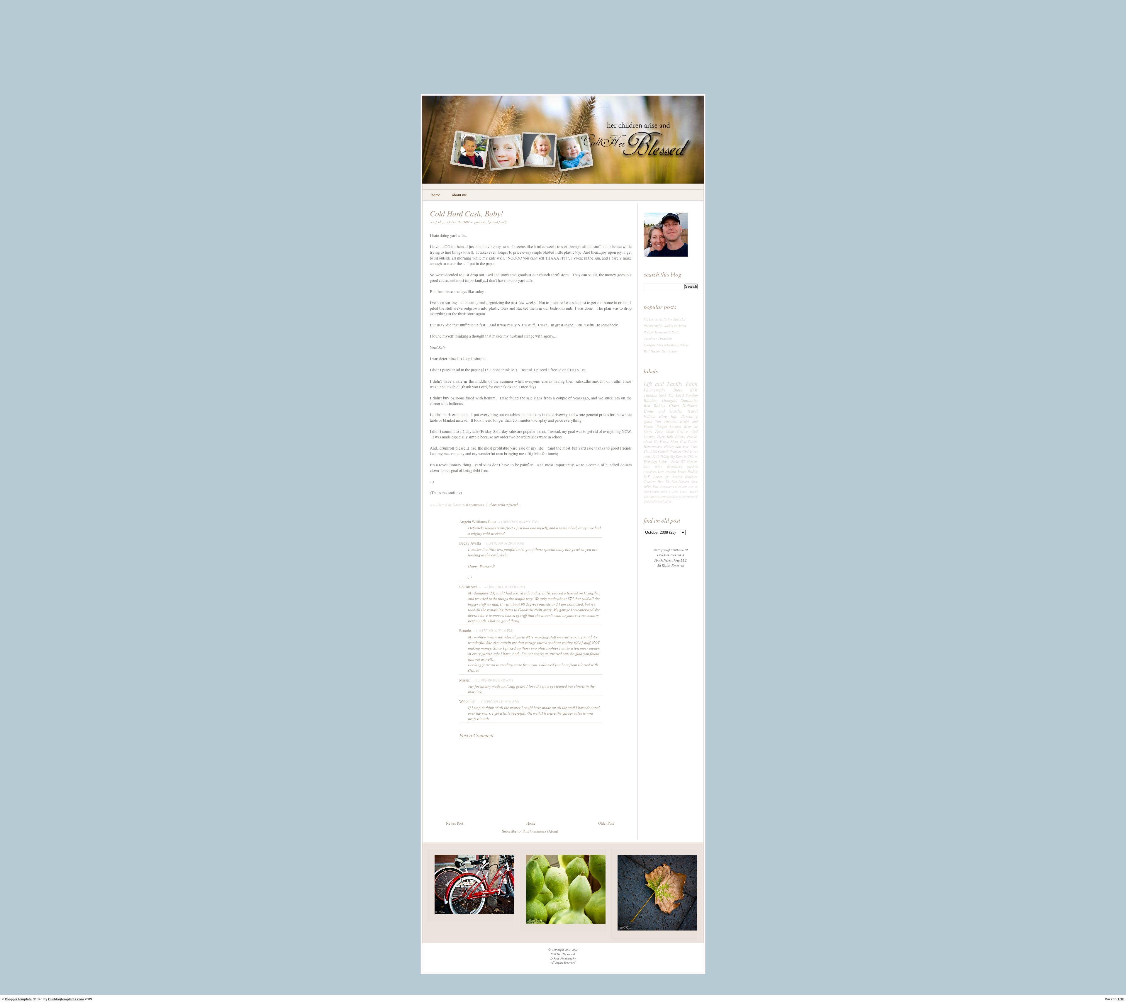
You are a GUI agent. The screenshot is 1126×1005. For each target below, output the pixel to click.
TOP (1120, 999)
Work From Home (665, 497)
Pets (655, 486)
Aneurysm (650, 471)
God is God (687, 431)
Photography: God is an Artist (665, 325)
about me (459, 194)
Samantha (689, 400)
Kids (694, 390)
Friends (692, 436)
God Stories (689, 441)
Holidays (690, 406)
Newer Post (454, 823)
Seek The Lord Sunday (678, 395)
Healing (693, 471)
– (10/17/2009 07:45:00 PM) (504, 586)
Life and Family (497, 221)
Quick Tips (652, 421)
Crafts (670, 431)
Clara (674, 406)
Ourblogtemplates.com (66, 999)
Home (530, 823)
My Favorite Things (684, 456)
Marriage (682, 446)
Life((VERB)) (651, 492)
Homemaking (653, 446)
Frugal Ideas (669, 441)
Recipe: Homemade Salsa (661, 332)
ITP (683, 461)
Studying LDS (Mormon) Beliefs (666, 345)
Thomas (650, 395)
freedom (671, 471)
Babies (659, 406)
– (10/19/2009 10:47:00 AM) (492, 680)
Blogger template (18, 999)
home (435, 194)
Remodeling (674, 466)
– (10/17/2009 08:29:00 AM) (503, 543)
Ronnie (465, 630)
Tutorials (649, 497)
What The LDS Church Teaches (671, 449)
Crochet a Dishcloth (658, 338)
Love (661, 471)
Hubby (669, 446)
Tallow (668, 502)
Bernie (682, 471)
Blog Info (668, 416)
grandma (692, 466)
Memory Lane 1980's (674, 492)
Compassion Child (670, 487)
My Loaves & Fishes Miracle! (664, 319)
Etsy (684, 487)
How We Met (667, 481)
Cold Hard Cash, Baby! (466, 213)
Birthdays (650, 461)
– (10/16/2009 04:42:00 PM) (518, 521)
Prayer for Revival (667, 476)
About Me (651, 441)
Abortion (681, 497)
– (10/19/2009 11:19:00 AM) (498, 701)
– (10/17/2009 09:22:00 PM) (492, 630)
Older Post (606, 823)
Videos (649, 416)
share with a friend (503, 504)
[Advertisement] (563, 51)
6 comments (475, 504)
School (694, 492)
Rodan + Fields (669, 461)
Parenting (689, 416)
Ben (647, 406)
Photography (654, 390)
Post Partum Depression (661, 351)
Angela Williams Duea (477, 521)
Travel (692, 411)
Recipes (662, 426)
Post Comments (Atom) (540, 831)
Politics (680, 436)
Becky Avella (470, 543)
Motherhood (656, 502)
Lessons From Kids (658, 436)
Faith (692, 383)
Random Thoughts (660, 400)
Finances (480, 221)
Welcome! (467, 701)
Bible (677, 390)
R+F (647, 476)
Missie (464, 680)
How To (693, 487)
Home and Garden (663, 411)
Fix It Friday (660, 456)
